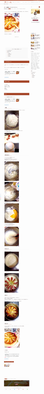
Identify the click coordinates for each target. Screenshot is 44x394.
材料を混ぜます (33, 75)
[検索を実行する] (39, 7)
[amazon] (38, 0)
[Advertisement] (17, 41)
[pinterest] (37, 0)
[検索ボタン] (39, 2)
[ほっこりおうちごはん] (8, 2)
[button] (6, 389)
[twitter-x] (34, 0)
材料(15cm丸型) (9, 51)
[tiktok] (35, 0)
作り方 (8, 52)
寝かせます (9, 56)
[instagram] (33, 22)
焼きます (9, 55)
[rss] (39, 0)
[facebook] (33, 0)
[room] (36, 0)
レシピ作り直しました (9, 50)
